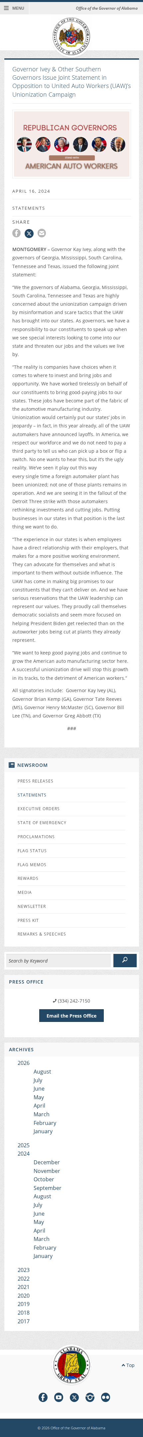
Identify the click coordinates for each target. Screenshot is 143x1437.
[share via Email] (43, 234)
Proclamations (36, 837)
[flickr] (105, 1398)
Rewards (28, 878)
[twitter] (74, 1398)
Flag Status (32, 851)
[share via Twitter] (31, 234)
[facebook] (43, 1398)
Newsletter (32, 906)
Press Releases (36, 781)
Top (130, 1365)
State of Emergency (42, 823)
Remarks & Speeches (42, 934)
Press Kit (28, 920)
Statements (32, 795)
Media (25, 892)
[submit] (125, 960)
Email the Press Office (71, 1016)
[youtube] (58, 1398)
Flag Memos (32, 865)
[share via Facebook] (18, 234)
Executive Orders (39, 809)
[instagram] (89, 1398)
